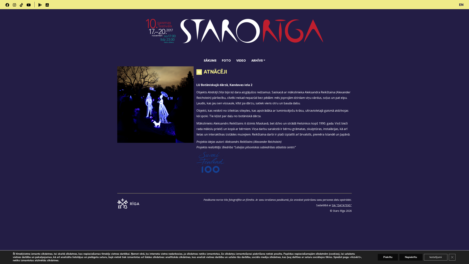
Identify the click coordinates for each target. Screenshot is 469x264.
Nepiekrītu (411, 257)
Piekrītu (387, 257)
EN (461, 4)
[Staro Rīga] (234, 33)
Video (241, 60)
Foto (226, 60)
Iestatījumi (435, 257)
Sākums (210, 60)
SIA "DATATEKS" (342, 205)
